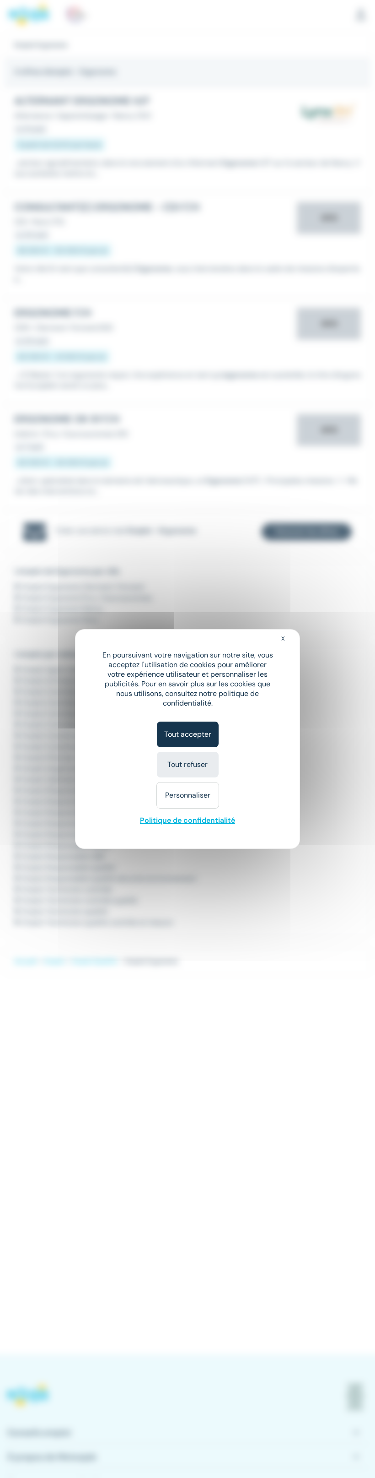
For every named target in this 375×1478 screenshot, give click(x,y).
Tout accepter (187, 734)
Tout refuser (187, 764)
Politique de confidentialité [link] (187, 820)
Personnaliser (187, 795)
